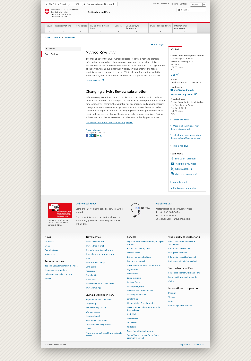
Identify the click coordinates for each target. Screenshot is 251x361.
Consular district (181, 182)
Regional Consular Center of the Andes (61, 266)
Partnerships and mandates (180, 305)
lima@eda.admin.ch (184, 90)
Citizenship (132, 323)
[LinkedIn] (92, 135)
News (49, 26)
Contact (173, 49)
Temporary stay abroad (96, 308)
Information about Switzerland (182, 257)
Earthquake (91, 267)
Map (173, 74)
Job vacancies (50, 254)
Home (47, 37)
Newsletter (49, 242)
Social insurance (134, 278)
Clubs (88, 329)
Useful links (132, 314)
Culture (171, 281)
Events (47, 246)
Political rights (133, 253)
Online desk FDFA (86, 203)
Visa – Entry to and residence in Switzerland (181, 243)
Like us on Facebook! (185, 158)
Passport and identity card (138, 249)
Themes (171, 297)
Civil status (131, 327)
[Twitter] (90, 135)
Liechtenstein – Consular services (141, 303)
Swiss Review (132, 318)
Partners (48, 278)
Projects (171, 301)
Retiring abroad (93, 316)
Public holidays (180, 145)
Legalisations (133, 270)
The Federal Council (57, 4)
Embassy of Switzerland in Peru (58, 274)
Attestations (132, 274)
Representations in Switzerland (99, 299)
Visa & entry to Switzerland (132, 27)
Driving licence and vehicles (139, 257)
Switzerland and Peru (160, 26)
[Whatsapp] (98, 135)
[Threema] (95, 135)
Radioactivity (91, 271)
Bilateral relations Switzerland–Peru (184, 273)
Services (118, 26)
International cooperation (180, 27)
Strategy (172, 293)
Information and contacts (179, 249)
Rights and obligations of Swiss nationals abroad (104, 334)
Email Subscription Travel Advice (100, 284)
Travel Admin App (94, 288)
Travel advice (81, 26)
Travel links (91, 279)
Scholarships (132, 299)
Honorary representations (56, 270)
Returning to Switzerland (97, 320)
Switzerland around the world (100, 4)
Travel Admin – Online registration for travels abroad (143, 308)
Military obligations (135, 286)
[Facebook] (87, 135)
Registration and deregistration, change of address (145, 243)
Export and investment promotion (183, 277)
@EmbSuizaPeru (183, 168)
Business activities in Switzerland (182, 261)
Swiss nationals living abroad (98, 325)
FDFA (77, 4)
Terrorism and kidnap (95, 263)
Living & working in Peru (99, 27)
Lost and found (133, 282)
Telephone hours (181, 120)
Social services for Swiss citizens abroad (144, 265)
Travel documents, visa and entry (100, 254)
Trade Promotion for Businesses (140, 331)
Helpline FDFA (164, 203)
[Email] (101, 135)
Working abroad (93, 312)
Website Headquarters (182, 94)
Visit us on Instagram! (186, 174)
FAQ (88, 258)
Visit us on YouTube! (185, 163)
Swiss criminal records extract (140, 290)
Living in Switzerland (177, 253)
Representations (63, 26)
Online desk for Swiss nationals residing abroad (109, 122)
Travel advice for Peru (95, 242)
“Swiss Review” (93, 80)
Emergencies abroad (136, 261)
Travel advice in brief (95, 246)
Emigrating (91, 304)
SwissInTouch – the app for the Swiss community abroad (143, 336)
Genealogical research (136, 295)
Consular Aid (91, 275)
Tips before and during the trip (99, 250)
